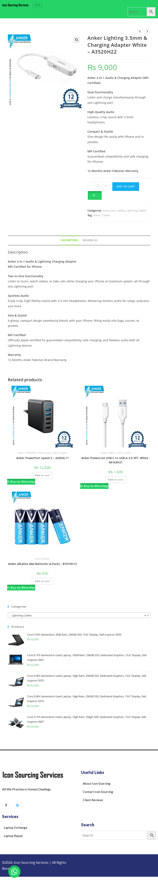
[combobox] (79, 615)
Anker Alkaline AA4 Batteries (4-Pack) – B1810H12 (42, 564)
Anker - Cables (101, 215)
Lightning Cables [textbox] (78, 615)
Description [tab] (69, 240)
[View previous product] (140, 31)
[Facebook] (6, 805)
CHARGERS (30, 453)
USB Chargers (44, 453)
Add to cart (125, 186)
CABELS (111, 453)
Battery (46, 558)
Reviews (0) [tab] (90, 240)
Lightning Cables (136, 210)
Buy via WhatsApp (22, 481)
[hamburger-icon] (37, 5)
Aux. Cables (118, 210)
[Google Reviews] (17, 805)
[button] (76, 39)
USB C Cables (124, 453)
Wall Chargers (60, 453)
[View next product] (147, 31)
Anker (106, 210)
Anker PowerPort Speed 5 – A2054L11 (42, 458)
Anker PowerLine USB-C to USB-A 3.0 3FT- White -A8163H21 (115, 460)
